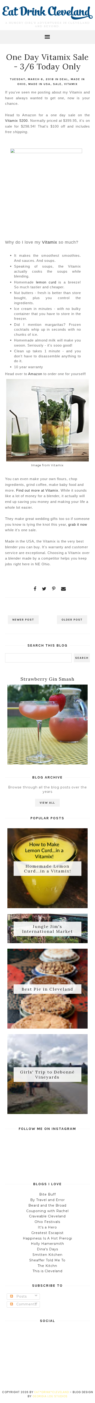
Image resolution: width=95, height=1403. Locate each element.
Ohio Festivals (47, 1222)
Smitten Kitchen (47, 1255)
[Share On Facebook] (35, 588)
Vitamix (71, 84)
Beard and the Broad (47, 1205)
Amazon (35, 374)
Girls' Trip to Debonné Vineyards (47, 1074)
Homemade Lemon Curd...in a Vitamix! (47, 868)
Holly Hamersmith (47, 1244)
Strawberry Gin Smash (47, 679)
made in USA (39, 84)
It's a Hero (47, 1227)
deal (64, 79)
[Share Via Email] (63, 588)
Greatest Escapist (47, 1233)
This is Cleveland (47, 1271)
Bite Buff (47, 1194)
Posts (21, 1296)
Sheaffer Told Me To (47, 1260)
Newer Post (23, 619)
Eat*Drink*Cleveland (51, 1392)
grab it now (77, 524)
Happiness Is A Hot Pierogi (47, 1238)
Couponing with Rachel (47, 1211)
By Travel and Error (47, 1200)
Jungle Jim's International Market (47, 929)
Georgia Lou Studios (50, 1396)
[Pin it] (54, 588)
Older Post (72, 619)
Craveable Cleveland (47, 1216)
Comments (26, 1304)
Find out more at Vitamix (37, 490)
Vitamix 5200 (16, 121)
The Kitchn (47, 1266)
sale (57, 84)
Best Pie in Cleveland (47, 989)
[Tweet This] (44, 588)
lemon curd (46, 282)
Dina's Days (47, 1249)
